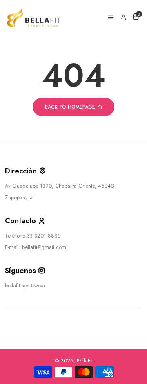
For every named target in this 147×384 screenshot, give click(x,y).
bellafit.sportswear (25, 285)
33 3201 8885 (43, 236)
